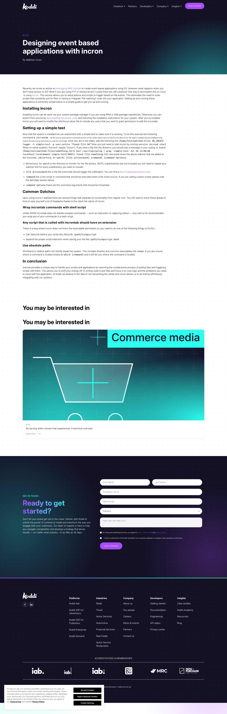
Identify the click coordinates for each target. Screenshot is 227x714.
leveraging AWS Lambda (68, 88)
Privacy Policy (38, 702)
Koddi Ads (74, 603)
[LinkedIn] (31, 604)
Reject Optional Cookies (87, 696)
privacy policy (161, 532)
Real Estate (102, 636)
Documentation (158, 610)
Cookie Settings (87, 703)
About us (127, 603)
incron (35, 95)
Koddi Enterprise (77, 629)
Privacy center (157, 629)
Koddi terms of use (124, 687)
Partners (132, 6)
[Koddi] (32, 6)
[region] (54, 697)
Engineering (156, 616)
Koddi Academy (185, 610)
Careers (127, 616)
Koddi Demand (76, 636)
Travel (99, 610)
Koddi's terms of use (144, 532)
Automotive (102, 623)
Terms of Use (15, 702)
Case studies (184, 603)
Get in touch (194, 5)
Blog (179, 623)
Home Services (104, 616)
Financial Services (105, 629)
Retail (99, 603)
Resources (182, 616)
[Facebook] (25, 604)
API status (155, 623)
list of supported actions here (135, 172)
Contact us (128, 636)
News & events (131, 623)
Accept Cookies (87, 690)
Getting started (158, 603)
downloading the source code (62, 118)
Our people (129, 610)
